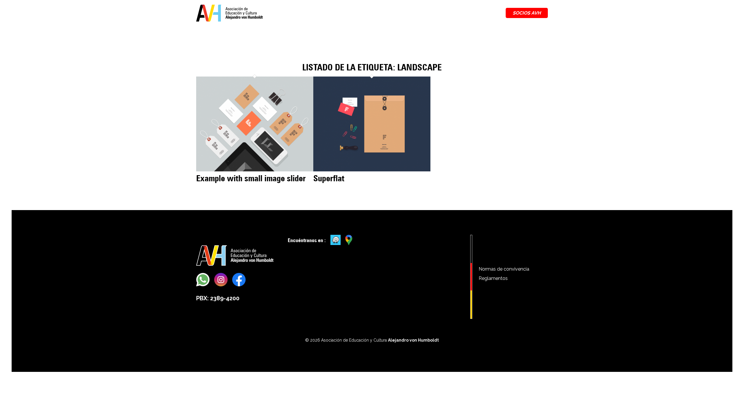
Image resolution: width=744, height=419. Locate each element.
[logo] (229, 13)
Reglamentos (493, 278)
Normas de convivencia (504, 269)
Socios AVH (527, 13)
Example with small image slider (251, 178)
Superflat (328, 178)
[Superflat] (371, 170)
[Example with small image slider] (254, 170)
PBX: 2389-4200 (217, 298)
